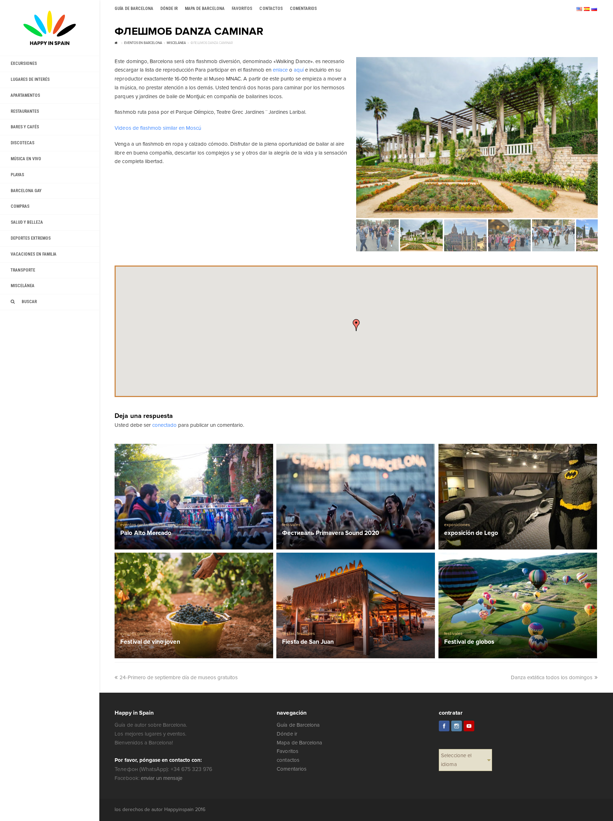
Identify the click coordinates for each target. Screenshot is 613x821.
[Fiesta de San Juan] (355, 605)
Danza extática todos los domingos (552, 677)
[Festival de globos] (517, 605)
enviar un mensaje (161, 778)
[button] (356, 325)
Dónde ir (287, 734)
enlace (280, 70)
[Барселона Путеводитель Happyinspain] (50, 28)
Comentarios (291, 769)
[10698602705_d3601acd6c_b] (477, 137)
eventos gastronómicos (142, 524)
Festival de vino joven (150, 642)
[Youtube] (469, 726)
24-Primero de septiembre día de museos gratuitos (179, 677)
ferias (195, 524)
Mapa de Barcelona (299, 742)
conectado (164, 425)
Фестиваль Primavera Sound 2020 (330, 533)
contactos (288, 760)
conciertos (178, 524)
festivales (291, 524)
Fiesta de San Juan (307, 642)
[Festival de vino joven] (194, 605)
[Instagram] (456, 726)
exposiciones (457, 524)
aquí (299, 70)
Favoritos (287, 751)
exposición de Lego (471, 533)
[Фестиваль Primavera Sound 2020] (355, 496)
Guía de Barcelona (298, 725)
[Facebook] (444, 726)
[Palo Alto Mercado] (194, 496)
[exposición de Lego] (517, 496)
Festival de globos (469, 642)
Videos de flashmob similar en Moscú (158, 128)
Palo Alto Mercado (145, 533)
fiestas (288, 633)
